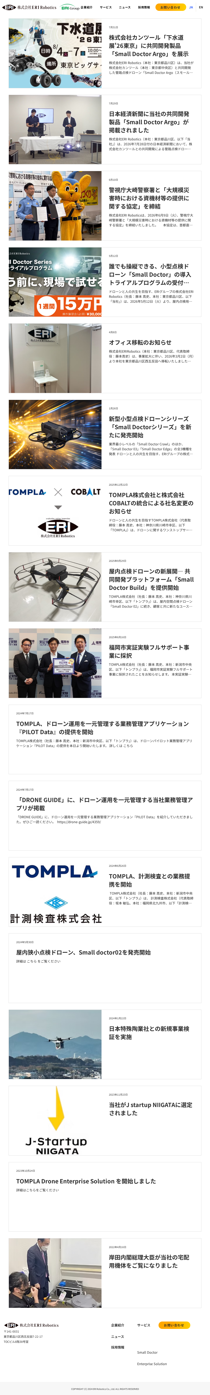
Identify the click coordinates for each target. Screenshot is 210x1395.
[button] (106, 7)
